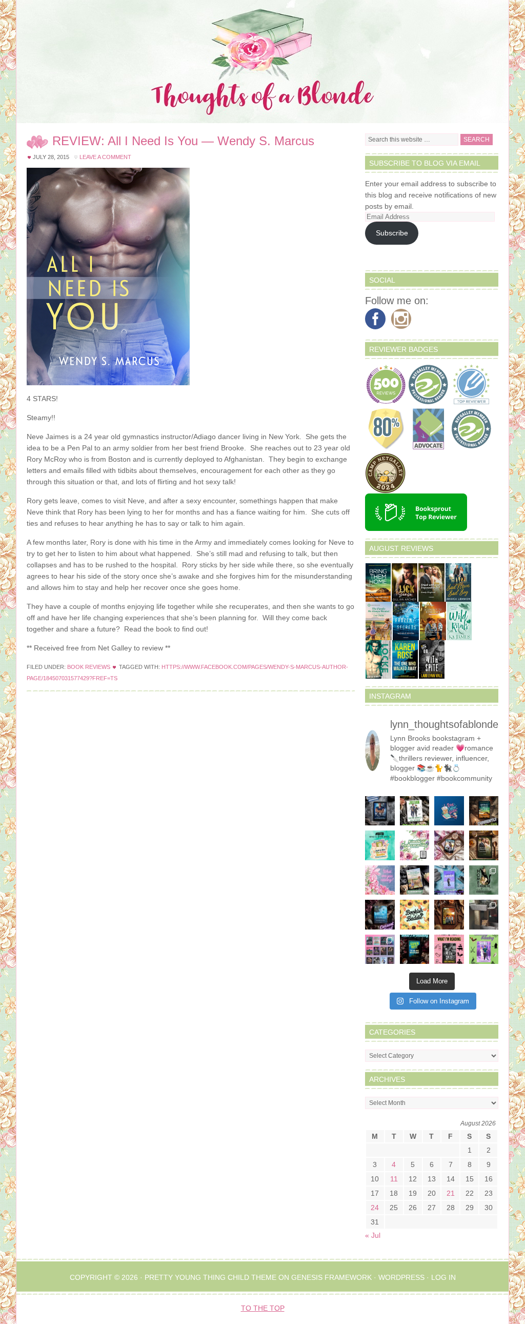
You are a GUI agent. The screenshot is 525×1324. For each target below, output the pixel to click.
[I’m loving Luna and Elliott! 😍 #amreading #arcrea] (380, 811)
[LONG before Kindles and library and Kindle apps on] (380, 845)
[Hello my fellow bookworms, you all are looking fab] (380, 949)
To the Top (263, 1308)
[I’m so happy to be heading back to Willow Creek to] (415, 880)
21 (451, 1193)
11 (394, 1179)
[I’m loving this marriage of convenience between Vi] (484, 949)
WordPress (401, 1277)
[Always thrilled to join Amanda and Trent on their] (484, 811)
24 (375, 1207)
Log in (443, 1277)
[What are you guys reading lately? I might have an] (380, 880)
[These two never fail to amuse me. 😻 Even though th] (484, 915)
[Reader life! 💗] (449, 811)
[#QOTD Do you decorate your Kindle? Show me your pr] (415, 845)
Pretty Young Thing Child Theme (210, 1277)
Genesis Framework (331, 1277)
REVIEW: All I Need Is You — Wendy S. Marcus (183, 141)
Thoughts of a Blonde (262, 61)
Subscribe (392, 233)
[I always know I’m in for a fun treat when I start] (449, 949)
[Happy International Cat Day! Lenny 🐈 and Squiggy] (484, 880)
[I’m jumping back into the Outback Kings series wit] (484, 845)
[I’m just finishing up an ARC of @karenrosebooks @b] (415, 949)
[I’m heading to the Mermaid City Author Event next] (449, 880)
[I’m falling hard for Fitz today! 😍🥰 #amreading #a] (449, 845)
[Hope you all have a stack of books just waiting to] (415, 915)
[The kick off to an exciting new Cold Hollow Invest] (380, 915)
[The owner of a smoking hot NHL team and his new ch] (415, 811)
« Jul (372, 1235)
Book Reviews (88, 667)
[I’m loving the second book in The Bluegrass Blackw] (449, 915)
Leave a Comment (105, 157)
